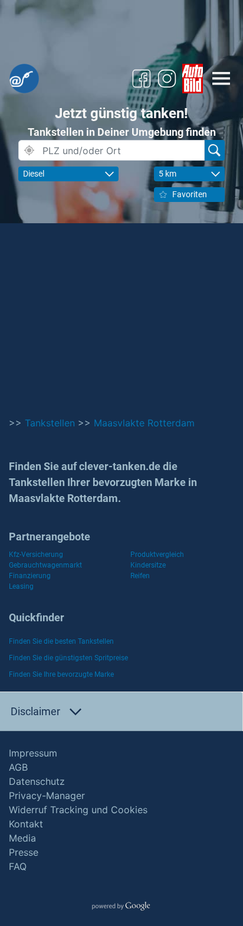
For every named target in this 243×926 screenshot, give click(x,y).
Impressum (33, 753)
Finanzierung (30, 576)
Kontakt (26, 824)
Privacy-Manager (47, 795)
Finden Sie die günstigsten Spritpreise (68, 658)
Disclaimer (35, 711)
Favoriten (189, 194)
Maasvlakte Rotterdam (144, 423)
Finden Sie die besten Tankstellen (61, 641)
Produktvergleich (157, 554)
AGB (18, 767)
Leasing (21, 586)
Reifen (140, 576)
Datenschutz (37, 781)
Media (22, 838)
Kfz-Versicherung (36, 554)
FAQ (18, 866)
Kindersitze (148, 565)
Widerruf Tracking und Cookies (78, 810)
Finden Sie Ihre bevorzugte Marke (61, 674)
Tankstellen (50, 423)
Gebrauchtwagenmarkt (45, 565)
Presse (23, 852)
